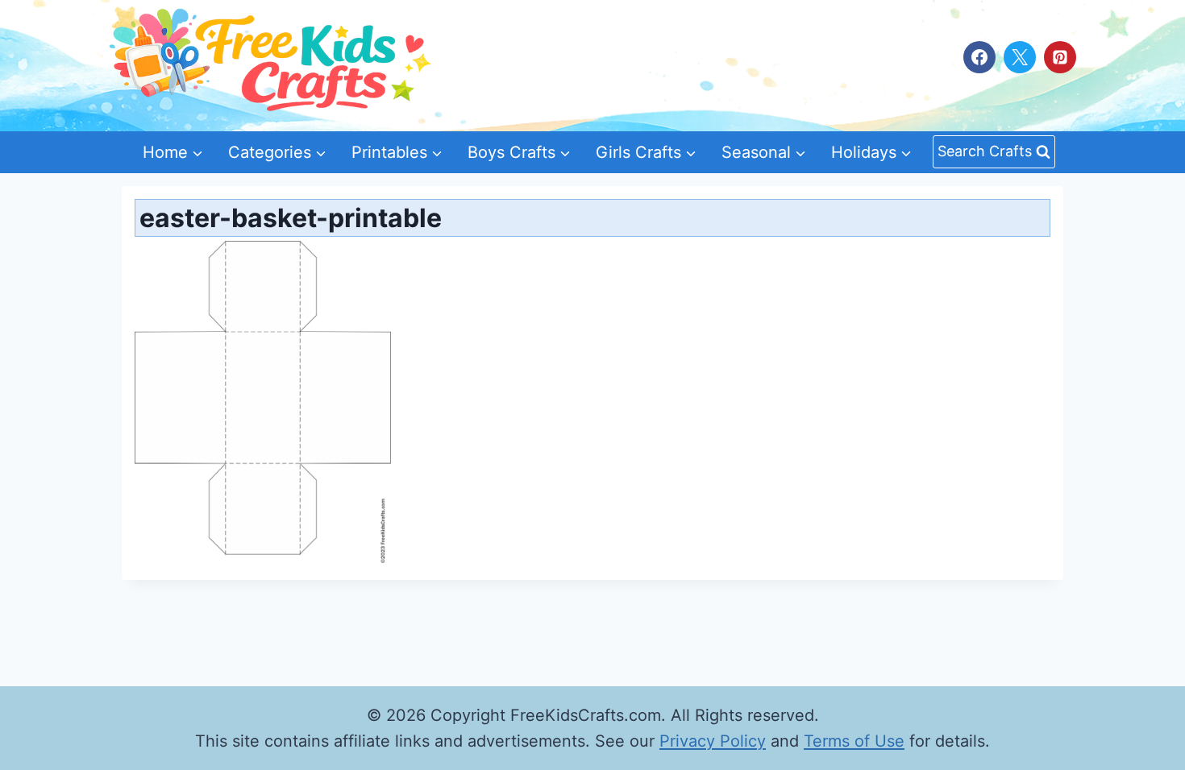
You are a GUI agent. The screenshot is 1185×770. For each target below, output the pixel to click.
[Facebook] (979, 57)
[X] (1020, 57)
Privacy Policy (712, 741)
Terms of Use (854, 741)
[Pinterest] (1060, 57)
